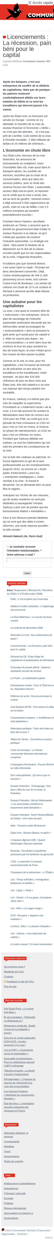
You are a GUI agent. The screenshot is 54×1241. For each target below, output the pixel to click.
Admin (49, 1237)
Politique (8, 1203)
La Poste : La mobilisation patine (27, 678)
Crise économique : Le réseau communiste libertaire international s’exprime (28, 754)
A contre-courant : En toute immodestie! (31, 944)
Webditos (9, 1146)
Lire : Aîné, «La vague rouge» (26, 908)
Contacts (8, 976)
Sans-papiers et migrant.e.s (18, 1213)
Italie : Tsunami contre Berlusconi (28, 825)
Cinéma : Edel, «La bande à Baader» (30, 926)
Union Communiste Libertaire (20, 1230)
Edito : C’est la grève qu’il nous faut (29, 599)
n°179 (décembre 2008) (29, 594)
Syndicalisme (11, 1218)
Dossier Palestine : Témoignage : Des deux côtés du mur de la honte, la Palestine (30, 790)
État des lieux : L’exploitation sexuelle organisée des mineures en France (19, 1107)
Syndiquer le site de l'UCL (20, 981)
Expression (21, 590)
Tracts (7, 1151)
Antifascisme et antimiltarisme (20, 1183)
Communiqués (12, 1141)
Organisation (8, 1234)
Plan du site (10, 986)
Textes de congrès (13, 1161)
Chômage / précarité (15, 1193)
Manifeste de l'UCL (14, 971)
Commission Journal (34, 61)
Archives (22, 1234)
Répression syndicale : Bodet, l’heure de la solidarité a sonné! (20, 1029)
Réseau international (15, 1208)
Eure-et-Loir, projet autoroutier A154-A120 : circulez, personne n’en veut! (20, 1041)
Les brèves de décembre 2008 (26, 628)
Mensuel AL (34, 590)
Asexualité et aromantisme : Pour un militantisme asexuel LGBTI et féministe (19, 1062)
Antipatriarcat (11, 1188)
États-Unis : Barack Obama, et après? (30, 833)
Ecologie (8, 1198)
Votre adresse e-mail (21, 554)
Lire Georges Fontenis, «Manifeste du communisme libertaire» (19, 1095)
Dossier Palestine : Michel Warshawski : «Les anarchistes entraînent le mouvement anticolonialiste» (31, 804)
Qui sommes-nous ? (14, 966)
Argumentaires (12, 1156)
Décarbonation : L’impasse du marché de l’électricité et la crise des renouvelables (20, 1083)
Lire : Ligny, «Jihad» (21, 890)
